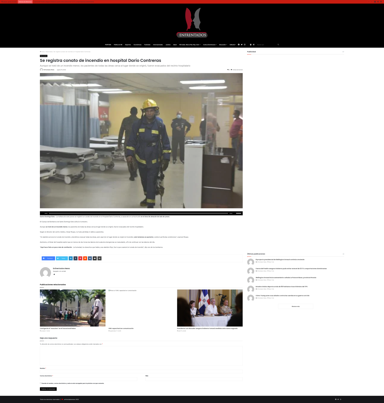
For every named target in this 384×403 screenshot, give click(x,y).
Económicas (137, 44)
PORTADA (108, 44)
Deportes (128, 44)
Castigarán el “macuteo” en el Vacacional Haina (58, 328)
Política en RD (118, 44)
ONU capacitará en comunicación (121, 328)
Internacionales (158, 44)
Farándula (147, 44)
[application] (141, 213)
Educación (222, 44)
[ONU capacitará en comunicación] (141, 308)
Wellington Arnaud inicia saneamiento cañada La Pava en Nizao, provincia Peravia (59, 2)
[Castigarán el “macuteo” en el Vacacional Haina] (73, 308)
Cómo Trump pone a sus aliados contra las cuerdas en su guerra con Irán (282, 296)
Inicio (43, 51)
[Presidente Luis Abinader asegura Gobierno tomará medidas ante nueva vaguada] (210, 308)
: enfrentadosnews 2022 (71, 399)
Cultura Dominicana (209, 44)
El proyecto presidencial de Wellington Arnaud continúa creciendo (280, 260)
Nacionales (49, 51)
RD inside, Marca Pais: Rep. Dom (189, 44)
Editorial (232, 44)
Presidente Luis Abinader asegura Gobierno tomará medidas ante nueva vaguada (207, 328)
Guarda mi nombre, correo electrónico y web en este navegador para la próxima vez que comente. (73, 383)
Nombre (43, 368)
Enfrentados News (49, 69)
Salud (175, 44)
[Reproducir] (43, 213)
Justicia (168, 44)
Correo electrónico (46, 376)
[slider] (239, 213)
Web (146, 376)
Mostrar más (296, 306)
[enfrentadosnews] (191, 23)
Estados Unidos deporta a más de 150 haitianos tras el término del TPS (282, 287)
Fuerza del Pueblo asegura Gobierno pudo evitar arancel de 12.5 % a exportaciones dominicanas (291, 269)
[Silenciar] (235, 213)
